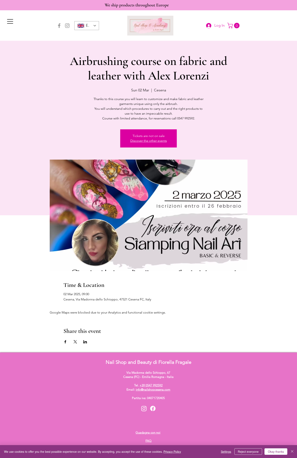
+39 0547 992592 (151, 385)
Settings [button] (226, 452)
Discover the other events (148, 141)
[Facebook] (59, 26)
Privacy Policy (172, 452)
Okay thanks (276, 452)
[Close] (292, 451)
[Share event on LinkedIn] (85, 341)
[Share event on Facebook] (65, 341)
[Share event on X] (75, 341)
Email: (148, 389)
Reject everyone (248, 452)
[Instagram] (67, 26)
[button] (234, 25)
